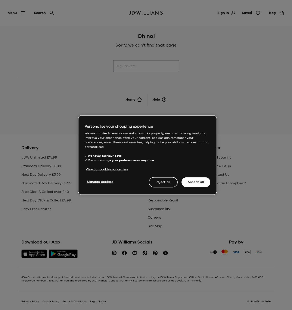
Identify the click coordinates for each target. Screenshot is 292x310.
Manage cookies (100, 181)
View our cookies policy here (107, 169)
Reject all (163, 182)
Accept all (196, 182)
